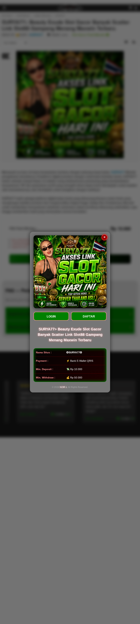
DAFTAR (89, 316)
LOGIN (51, 316)
